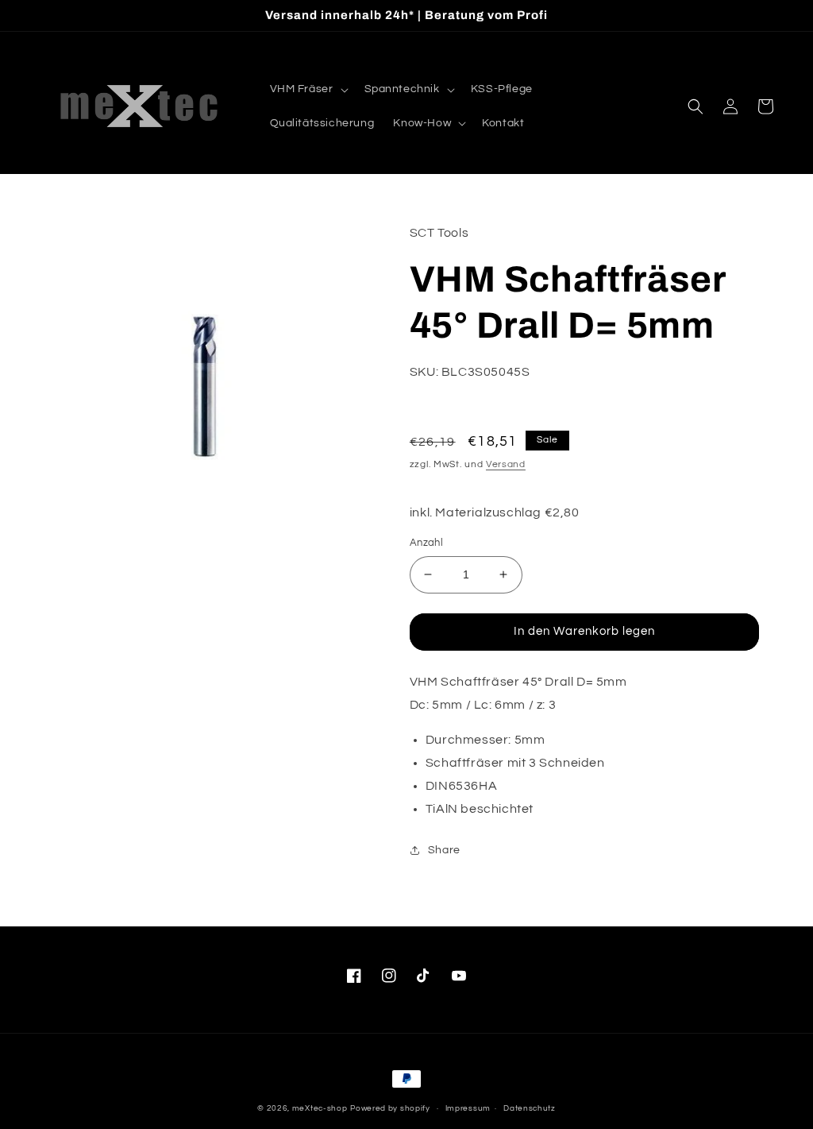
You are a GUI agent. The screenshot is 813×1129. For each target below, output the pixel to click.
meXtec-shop (320, 1108)
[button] (307, 89)
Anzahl (426, 542)
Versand (506, 464)
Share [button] (444, 850)
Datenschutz (529, 1108)
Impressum (468, 1108)
